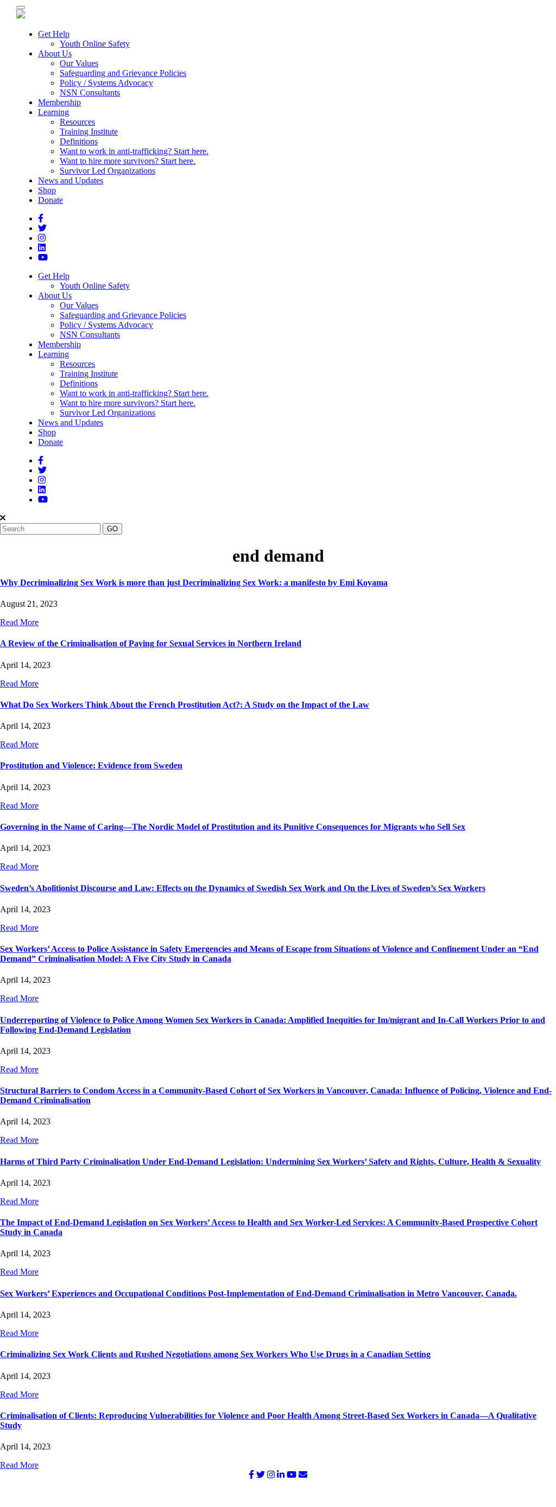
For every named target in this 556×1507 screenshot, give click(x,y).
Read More (19, 622)
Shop (47, 190)
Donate (50, 200)
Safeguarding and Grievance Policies (123, 73)
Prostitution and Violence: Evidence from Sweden (91, 765)
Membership (59, 102)
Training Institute (89, 131)
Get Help (54, 34)
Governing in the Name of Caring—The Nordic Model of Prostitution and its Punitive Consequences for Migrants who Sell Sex (232, 826)
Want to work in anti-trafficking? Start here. (134, 151)
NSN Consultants (90, 92)
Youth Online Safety (95, 43)
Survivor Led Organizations (107, 170)
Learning (53, 112)
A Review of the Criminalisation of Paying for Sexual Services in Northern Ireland (150, 643)
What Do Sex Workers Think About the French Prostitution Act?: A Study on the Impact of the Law (184, 704)
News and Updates (70, 180)
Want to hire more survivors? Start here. (127, 161)
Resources (77, 121)
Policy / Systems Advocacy (106, 82)
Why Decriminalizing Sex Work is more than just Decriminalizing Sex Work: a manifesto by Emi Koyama (194, 582)
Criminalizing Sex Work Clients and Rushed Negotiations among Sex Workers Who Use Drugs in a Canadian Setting (215, 1354)
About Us (55, 53)
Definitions (79, 141)
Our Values (79, 63)
